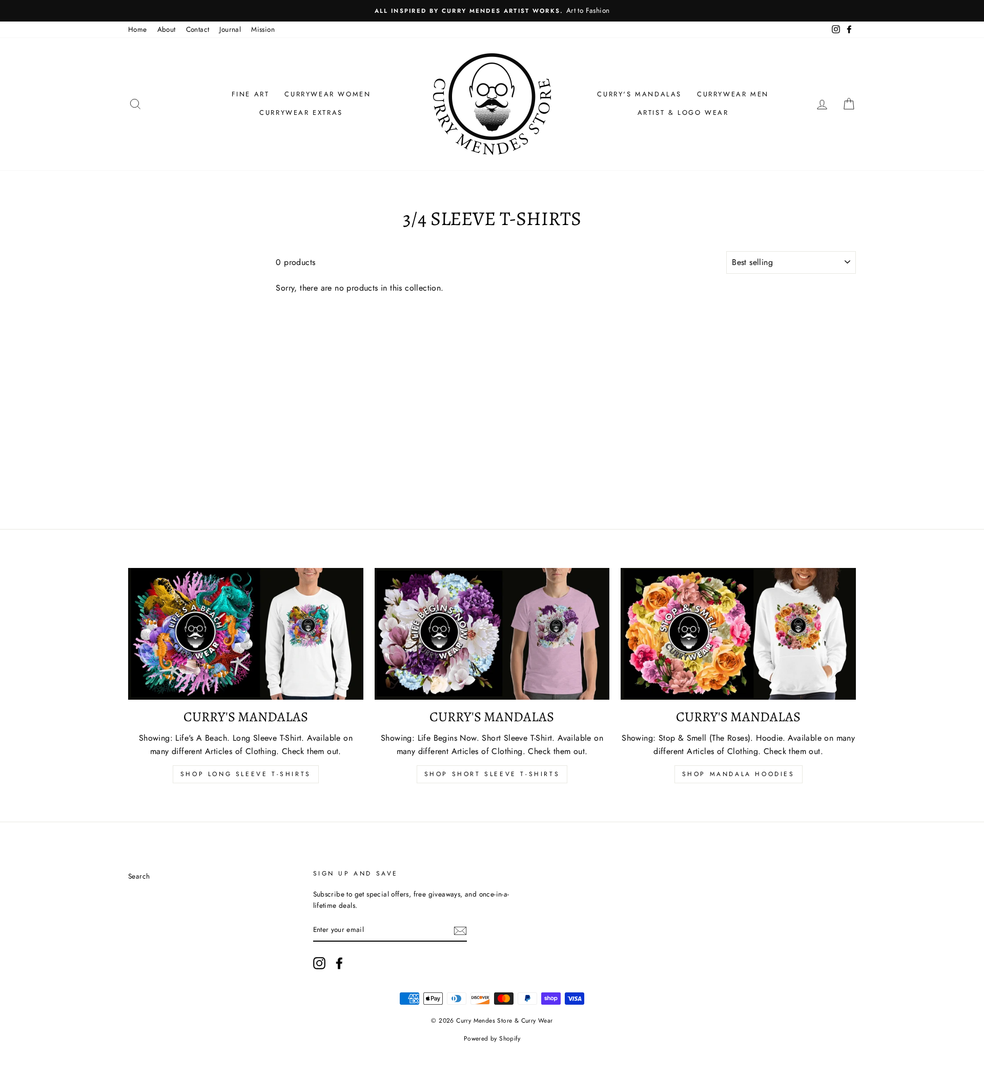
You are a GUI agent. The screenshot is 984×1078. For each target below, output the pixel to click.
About (166, 29)
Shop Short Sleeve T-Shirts (492, 774)
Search (139, 876)
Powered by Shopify (492, 1038)
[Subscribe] (460, 930)
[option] (492, 10)
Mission (263, 29)
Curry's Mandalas (639, 94)
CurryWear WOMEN (327, 94)
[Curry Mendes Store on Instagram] (319, 963)
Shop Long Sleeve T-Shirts (245, 774)
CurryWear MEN (733, 94)
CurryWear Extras (301, 112)
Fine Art (251, 94)
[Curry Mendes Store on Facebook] (339, 963)
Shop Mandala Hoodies (738, 774)
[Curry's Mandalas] (245, 634)
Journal (230, 29)
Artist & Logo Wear (683, 112)
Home (137, 29)
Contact (198, 29)
